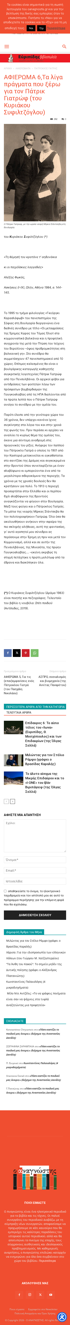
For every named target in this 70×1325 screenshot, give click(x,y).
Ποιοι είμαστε (17, 1309)
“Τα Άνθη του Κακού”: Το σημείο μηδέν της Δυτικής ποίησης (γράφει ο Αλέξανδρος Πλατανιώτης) (34, 970)
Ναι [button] (31, 28)
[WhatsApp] (34, 653)
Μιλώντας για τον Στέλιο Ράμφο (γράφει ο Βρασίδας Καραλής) (44, 759)
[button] (6, 46)
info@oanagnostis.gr (44, 1269)
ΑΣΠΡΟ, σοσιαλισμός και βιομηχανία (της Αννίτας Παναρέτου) (52, 681)
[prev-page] (6, 801)
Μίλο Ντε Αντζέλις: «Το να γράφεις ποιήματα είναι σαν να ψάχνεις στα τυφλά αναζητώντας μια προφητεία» (36, 999)
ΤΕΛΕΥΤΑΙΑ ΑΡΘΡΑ (18, 712)
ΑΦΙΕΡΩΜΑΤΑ (23, 68)
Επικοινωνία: (22, 1269)
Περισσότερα (47, 1261)
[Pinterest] (26, 653)
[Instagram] (30, 1295)
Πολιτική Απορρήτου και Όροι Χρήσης (35, 1313)
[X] (17, 653)
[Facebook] (8, 653)
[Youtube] (51, 1295)
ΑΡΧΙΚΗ (8, 68)
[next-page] (12, 801)
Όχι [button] (41, 28)
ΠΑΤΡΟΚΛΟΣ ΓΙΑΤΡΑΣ (45, 68)
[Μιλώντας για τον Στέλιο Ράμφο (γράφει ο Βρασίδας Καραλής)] (13, 759)
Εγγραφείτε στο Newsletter (43, 1309)
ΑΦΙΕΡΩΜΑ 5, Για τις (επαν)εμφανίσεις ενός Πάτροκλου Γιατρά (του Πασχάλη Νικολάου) (19, 685)
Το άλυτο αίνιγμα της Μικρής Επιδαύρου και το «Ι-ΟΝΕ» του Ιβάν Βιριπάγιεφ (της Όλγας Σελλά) (44, 783)
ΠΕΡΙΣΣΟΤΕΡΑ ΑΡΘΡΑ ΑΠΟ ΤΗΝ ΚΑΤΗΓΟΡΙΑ (35, 707)
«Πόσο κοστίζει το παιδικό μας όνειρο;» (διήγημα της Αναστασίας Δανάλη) (33, 1033)
